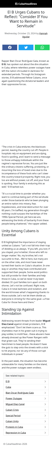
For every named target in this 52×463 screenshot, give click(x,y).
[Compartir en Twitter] (26, 47)
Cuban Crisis (12, 409)
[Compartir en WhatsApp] (42, 47)
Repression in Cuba (16, 432)
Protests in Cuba (14, 427)
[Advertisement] (26, 115)
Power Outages (14, 398)
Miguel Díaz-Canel (15, 404)
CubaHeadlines (27, 3)
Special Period (13, 415)
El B (7, 381)
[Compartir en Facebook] (9, 47)
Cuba (8, 387)
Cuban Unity (12, 421)
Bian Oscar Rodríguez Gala (20, 392)
